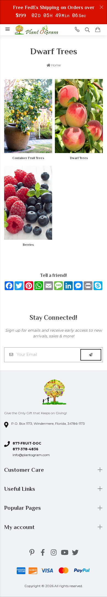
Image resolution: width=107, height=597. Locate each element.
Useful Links (20, 489)
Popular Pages (23, 508)
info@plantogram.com (31, 455)
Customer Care (24, 470)
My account (20, 527)
